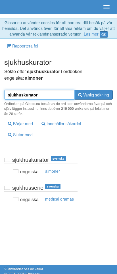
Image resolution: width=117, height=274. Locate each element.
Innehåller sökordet (63, 123)
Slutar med (22, 134)
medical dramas (59, 199)
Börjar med (22, 123)
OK (103, 34)
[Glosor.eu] (14, 7)
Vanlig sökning (95, 95)
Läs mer (91, 34)
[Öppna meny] (106, 7)
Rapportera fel (24, 46)
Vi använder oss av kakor (23, 268)
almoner (52, 171)
